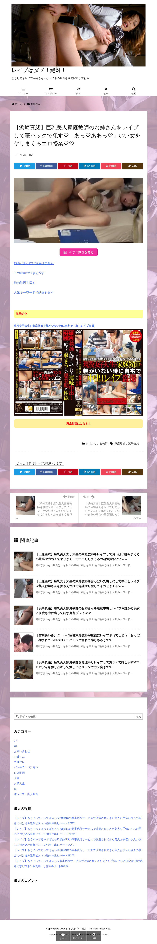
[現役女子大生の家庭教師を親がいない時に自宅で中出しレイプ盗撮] (78, 372)
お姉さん (36, 103)
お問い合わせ (22, 751)
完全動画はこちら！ (78, 423)
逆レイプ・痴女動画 (26, 794)
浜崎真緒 (133, 443)
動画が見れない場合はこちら (34, 263)
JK (15, 740)
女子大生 (19, 783)
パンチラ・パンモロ (26, 767)
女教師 (104, 443)
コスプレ (19, 762)
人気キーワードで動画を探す (34, 292)
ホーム (18, 103)
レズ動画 (19, 772)
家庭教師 (119, 443)
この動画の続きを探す (29, 273)
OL (16, 745)
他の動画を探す (24, 283)
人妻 (16, 778)
